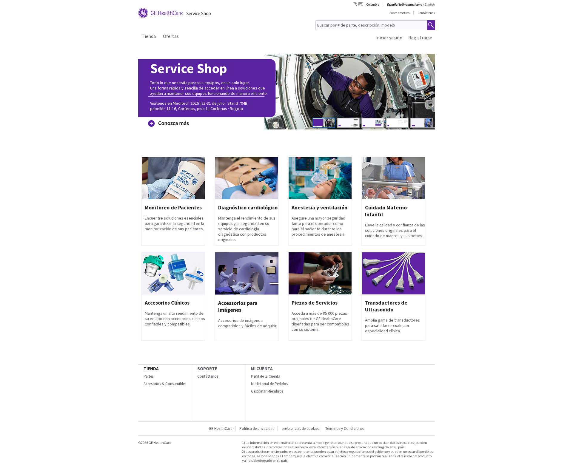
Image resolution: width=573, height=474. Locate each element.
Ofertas (171, 36)
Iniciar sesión (388, 38)
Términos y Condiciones (344, 428)
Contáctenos (426, 13)
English (430, 4)
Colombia (372, 4)
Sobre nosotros (399, 13)
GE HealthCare (220, 428)
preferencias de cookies (300, 428)
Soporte (207, 368)
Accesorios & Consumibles (165, 383)
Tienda (149, 36)
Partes (148, 376)
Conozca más (167, 114)
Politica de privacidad (257, 428)
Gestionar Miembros (267, 391)
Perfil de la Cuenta (265, 376)
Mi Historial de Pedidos (269, 383)
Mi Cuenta (262, 368)
